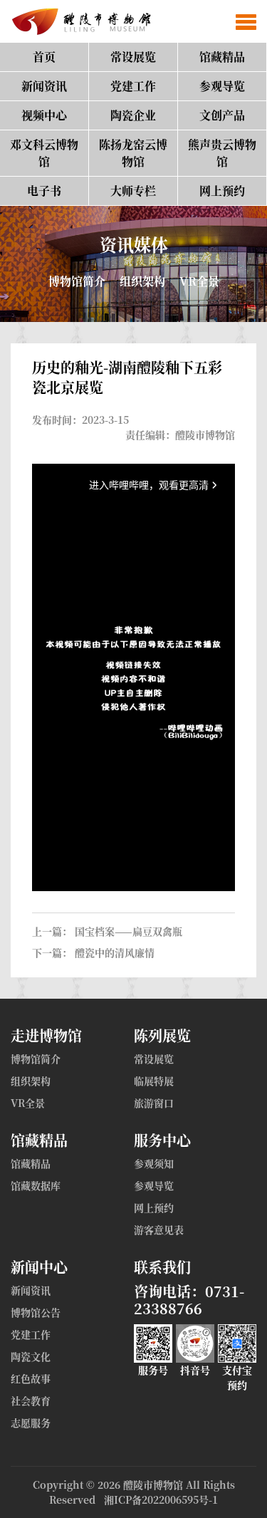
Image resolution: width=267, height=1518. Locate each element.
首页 (44, 56)
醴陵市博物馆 (153, 1484)
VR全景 (199, 281)
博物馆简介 (76, 281)
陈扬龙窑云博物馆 (133, 153)
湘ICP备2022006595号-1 (161, 1499)
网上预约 (222, 190)
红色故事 (31, 1378)
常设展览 (133, 56)
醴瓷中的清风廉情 (115, 952)
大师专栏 (133, 190)
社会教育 (31, 1400)
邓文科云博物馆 (44, 153)
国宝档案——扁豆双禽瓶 (128, 931)
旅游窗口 (154, 1103)
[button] (246, 21)
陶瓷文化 (31, 1356)
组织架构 (142, 281)
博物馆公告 (36, 1312)
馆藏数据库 (36, 1185)
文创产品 (222, 115)
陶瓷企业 (133, 115)
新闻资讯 (44, 86)
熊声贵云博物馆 (222, 153)
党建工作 (133, 86)
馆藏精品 (222, 56)
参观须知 (154, 1163)
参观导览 (222, 86)
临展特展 (154, 1080)
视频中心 (44, 115)
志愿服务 (31, 1422)
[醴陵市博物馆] (78, 21)
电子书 (44, 190)
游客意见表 (159, 1229)
